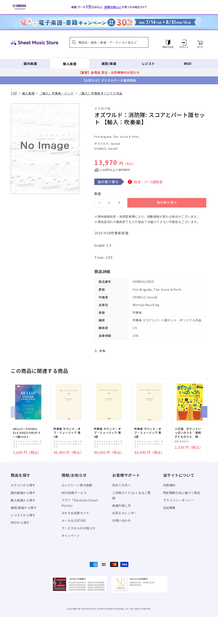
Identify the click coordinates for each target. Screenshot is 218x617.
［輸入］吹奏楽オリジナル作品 (100, 93)
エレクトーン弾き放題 (77, 485)
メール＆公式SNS (74, 520)
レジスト (148, 63)
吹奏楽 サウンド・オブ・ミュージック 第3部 (107, 432)
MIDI (187, 63)
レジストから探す (23, 515)
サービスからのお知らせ (79, 528)
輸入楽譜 (69, 63)
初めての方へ (121, 485)
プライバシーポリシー (178, 500)
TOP (14, 93)
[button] (109, 42)
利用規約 (169, 485)
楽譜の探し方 (121, 505)
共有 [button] (102, 351)
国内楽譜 (30, 63)
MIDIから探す (20, 522)
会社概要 (169, 507)
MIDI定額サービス (74, 493)
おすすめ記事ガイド (75, 513)
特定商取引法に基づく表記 (181, 493)
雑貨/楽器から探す (24, 507)
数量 (97, 193)
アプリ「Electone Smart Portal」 (80, 503)
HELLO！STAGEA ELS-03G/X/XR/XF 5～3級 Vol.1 (26, 432)
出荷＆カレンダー (124, 513)
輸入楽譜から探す (23, 500)
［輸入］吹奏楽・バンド (56, 93)
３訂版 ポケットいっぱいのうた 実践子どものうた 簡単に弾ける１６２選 (188, 433)
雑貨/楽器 (109, 63)
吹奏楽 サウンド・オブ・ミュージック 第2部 (147, 432)
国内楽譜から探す (23, 493)
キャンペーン (71, 535)
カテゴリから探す (23, 485)
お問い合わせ (121, 520)
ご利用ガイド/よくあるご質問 (131, 495)
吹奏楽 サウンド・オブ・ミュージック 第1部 (67, 432)
